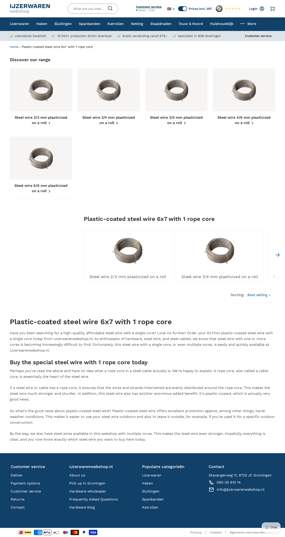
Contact (18, 507)
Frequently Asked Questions (93, 499)
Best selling (258, 295)
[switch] (182, 8)
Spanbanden (153, 499)
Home (14, 47)
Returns (17, 499)
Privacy (196, 532)
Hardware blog (82, 507)
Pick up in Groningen (87, 483)
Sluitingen (150, 491)
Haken (147, 483)
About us (77, 475)
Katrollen (150, 507)
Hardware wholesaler (87, 491)
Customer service (149, 6)
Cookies (216, 532)
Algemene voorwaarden (247, 532)
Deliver (17, 475)
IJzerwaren (151, 475)
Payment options (25, 483)
